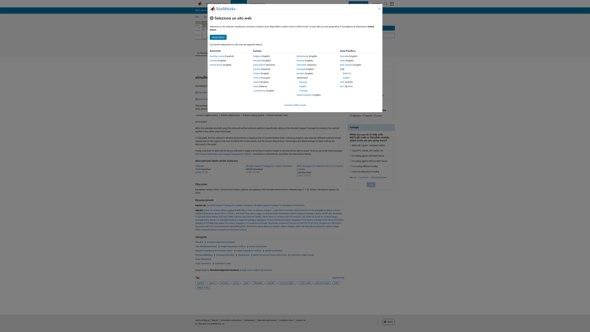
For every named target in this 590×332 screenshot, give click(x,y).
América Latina (217, 56)
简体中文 (347, 73)
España (256, 69)
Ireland (256, 82)
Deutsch (303, 82)
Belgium (257, 56)
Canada (213, 60)
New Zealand (346, 65)
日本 (342, 82)
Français (303, 90)
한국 (342, 86)
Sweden (300, 73)
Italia (255, 86)
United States (216, 65)
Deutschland (259, 65)
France (256, 78)
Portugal (301, 69)
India (342, 60)
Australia (344, 56)
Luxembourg (259, 90)
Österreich (302, 65)
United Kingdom (304, 95)
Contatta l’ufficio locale (295, 105)
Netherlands (302, 56)
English (302, 86)
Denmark (257, 60)
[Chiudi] (379, 9)
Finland (256, 73)
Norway (300, 60)
